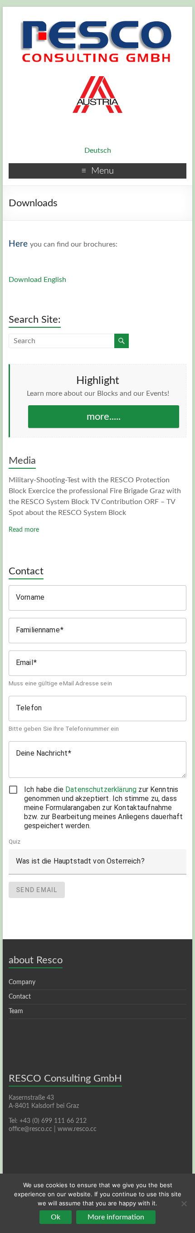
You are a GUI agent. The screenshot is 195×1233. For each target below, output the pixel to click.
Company (22, 982)
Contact (20, 997)
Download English (37, 279)
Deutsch (97, 150)
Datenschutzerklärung (100, 789)
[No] (183, 1203)
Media (22, 461)
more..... (104, 417)
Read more (24, 530)
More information (116, 1217)
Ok (55, 1217)
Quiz (15, 841)
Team (16, 1011)
